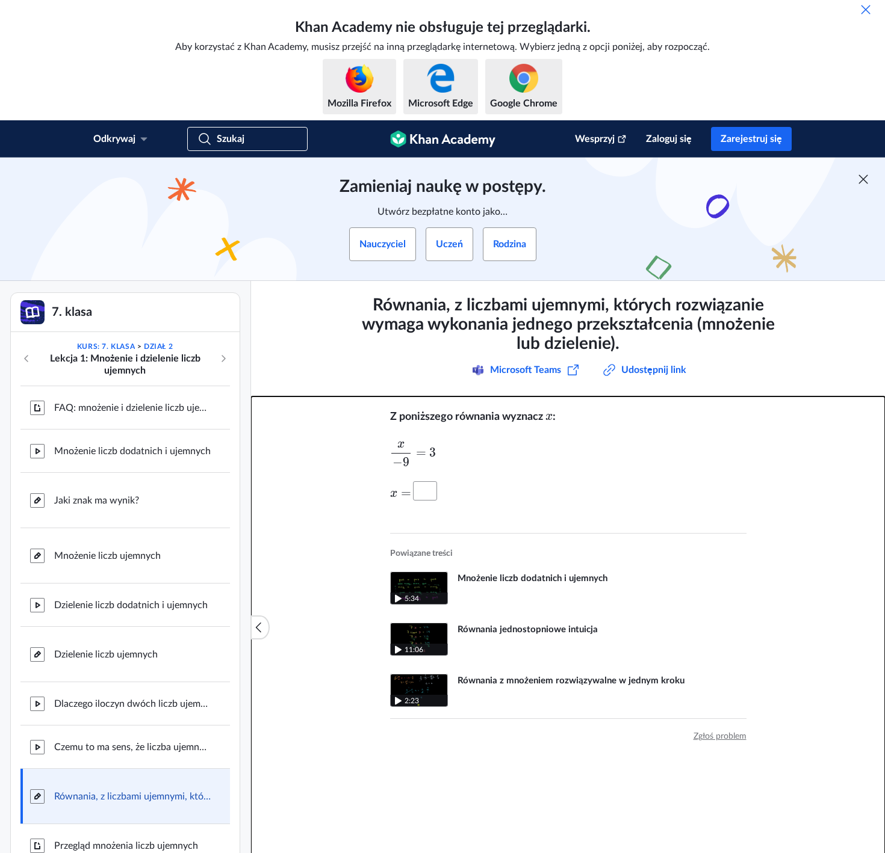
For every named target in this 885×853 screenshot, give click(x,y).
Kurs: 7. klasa (106, 346)
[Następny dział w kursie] (223, 358)
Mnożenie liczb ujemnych (107, 556)
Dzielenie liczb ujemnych (106, 654)
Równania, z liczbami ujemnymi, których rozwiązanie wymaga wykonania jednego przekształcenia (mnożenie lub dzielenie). (132, 796)
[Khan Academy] (442, 139)
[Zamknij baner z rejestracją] (863, 179)
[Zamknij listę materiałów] (260, 627)
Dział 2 (158, 346)
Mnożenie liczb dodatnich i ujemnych (132, 451)
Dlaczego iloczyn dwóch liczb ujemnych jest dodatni (132, 704)
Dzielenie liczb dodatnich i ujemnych (131, 605)
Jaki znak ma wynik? (96, 500)
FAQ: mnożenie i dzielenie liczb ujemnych (132, 408)
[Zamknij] (865, 9)
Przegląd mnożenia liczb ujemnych (126, 846)
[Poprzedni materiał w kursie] (26, 358)
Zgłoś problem (720, 736)
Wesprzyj (595, 139)
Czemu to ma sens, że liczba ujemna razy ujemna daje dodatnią (132, 747)
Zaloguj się (669, 139)
